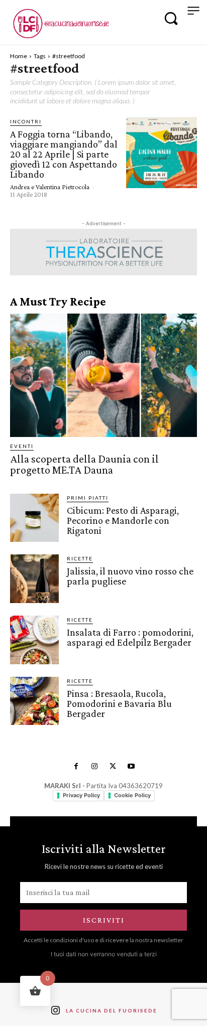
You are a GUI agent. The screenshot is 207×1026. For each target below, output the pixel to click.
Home (18, 56)
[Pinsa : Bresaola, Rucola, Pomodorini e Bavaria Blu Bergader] (34, 701)
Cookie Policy (132, 795)
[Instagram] (94, 767)
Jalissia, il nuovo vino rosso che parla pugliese (130, 576)
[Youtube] (131, 767)
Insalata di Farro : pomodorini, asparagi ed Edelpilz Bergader (130, 637)
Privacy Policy (81, 795)
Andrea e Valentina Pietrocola (49, 187)
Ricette (80, 558)
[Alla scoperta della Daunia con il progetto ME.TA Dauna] (103, 375)
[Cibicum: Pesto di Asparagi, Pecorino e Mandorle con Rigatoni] (34, 518)
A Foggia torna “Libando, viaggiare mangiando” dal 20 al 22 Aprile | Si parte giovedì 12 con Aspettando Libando (64, 154)
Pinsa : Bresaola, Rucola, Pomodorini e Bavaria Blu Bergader (119, 703)
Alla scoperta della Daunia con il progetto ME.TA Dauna (84, 464)
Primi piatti (88, 498)
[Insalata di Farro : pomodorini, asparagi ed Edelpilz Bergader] (34, 640)
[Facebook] (76, 767)
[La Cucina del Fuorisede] (60, 23)
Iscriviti (104, 920)
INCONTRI (26, 121)
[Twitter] (113, 767)
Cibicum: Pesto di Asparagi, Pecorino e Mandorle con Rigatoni (123, 520)
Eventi (22, 446)
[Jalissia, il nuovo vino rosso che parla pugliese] (34, 578)
